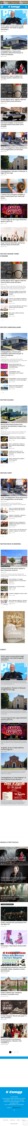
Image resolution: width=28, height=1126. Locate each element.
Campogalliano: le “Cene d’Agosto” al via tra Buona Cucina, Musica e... (13, 778)
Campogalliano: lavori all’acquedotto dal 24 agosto (16, 372)
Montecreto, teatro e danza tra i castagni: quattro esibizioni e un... (12, 77)
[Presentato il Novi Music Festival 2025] (14, 937)
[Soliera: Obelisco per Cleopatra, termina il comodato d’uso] (14, 984)
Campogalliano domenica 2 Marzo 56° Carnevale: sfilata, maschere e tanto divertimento (13, 969)
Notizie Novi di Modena (5, 566)
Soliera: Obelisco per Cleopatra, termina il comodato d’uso (11, 993)
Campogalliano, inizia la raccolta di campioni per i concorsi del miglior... (18, 379)
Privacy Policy (5, 1120)
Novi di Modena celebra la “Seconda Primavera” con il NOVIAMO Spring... (18, 601)
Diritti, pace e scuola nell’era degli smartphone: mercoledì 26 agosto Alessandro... (12, 27)
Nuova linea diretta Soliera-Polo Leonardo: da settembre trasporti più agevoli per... (13, 426)
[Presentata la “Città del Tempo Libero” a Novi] (4, 588)
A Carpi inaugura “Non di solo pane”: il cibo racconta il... (13, 1017)
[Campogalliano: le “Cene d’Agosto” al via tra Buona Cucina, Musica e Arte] (14, 791)
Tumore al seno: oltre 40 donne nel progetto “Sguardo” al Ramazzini (17, 530)
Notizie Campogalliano (5, 48)
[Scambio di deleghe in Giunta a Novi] (4, 595)
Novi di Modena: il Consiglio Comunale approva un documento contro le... (17, 580)
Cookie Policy (12, 1120)
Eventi (2, 23)
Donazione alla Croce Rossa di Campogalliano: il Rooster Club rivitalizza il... (11, 1041)
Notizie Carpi (3, 145)
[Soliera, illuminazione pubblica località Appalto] (4, 460)
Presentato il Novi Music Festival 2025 (13, 946)
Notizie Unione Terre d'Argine (6, 97)
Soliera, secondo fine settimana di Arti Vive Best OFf (14, 923)
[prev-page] (1, 320)
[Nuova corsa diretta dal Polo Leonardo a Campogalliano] (4, 387)
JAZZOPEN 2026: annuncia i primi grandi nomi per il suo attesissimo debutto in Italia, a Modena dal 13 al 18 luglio (14, 897)
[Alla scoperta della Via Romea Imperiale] (4, 315)
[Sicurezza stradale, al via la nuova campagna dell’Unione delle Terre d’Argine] (14, 114)
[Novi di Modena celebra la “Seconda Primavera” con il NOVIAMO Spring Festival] (4, 602)
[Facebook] (14, 1110)
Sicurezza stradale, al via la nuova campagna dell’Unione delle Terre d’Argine (12, 124)
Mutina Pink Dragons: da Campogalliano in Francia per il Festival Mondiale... (17, 366)
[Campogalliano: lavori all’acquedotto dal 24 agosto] (4, 373)
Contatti (18, 1120)
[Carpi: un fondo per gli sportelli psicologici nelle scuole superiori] (4, 510)
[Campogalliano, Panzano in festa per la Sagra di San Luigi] (14, 162)
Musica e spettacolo (4, 74)
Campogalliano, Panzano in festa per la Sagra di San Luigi (14, 172)
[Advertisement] (14, 821)
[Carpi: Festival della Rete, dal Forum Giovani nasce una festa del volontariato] (14, 234)
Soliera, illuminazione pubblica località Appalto (16, 459)
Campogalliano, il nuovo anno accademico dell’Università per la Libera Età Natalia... (12, 52)
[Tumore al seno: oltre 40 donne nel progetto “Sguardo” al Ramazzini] (4, 531)
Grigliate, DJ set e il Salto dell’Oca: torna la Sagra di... (12, 748)
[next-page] (3, 320)
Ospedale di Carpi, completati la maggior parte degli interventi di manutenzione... (17, 524)
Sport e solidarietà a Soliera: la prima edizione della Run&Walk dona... (17, 445)
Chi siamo (23, 1120)
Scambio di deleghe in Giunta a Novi (18, 593)
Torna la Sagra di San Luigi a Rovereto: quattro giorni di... (14, 220)
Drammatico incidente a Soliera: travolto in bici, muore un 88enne (17, 437)
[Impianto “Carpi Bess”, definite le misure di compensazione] (4, 517)
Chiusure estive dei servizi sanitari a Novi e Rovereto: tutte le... (13, 569)
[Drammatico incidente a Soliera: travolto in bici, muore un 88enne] (4, 439)
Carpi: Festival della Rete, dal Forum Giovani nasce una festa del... (13, 244)
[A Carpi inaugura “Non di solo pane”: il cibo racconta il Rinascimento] (14, 1007)
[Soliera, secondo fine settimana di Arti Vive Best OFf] (14, 914)
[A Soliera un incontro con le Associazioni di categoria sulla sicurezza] (4, 453)
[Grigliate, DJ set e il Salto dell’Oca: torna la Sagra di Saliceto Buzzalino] (14, 761)
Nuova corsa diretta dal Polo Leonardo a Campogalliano (16, 386)
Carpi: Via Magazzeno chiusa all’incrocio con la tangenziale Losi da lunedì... (14, 149)
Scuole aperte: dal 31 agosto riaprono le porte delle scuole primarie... (13, 100)
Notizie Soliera (3, 422)
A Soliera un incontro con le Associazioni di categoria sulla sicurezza (16, 453)
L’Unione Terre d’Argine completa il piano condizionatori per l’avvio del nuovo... (13, 196)
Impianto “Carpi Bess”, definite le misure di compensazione (17, 516)
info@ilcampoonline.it (16, 1107)
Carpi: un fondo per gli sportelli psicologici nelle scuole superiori (17, 509)
